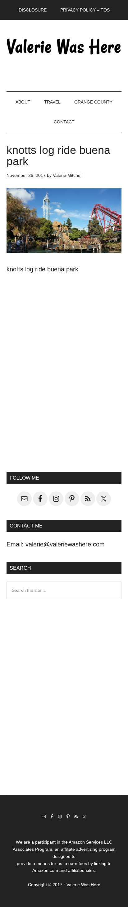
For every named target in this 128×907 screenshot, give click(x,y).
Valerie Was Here (64, 46)
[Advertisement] (64, 385)
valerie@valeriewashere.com (65, 544)
